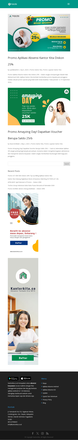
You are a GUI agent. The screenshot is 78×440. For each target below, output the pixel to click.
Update (45, 393)
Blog (44, 403)
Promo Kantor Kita (36, 70)
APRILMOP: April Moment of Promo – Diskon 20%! (24, 182)
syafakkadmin (14, 70)
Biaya (44, 383)
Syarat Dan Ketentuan (50, 396)
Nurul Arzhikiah (15, 144)
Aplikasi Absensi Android (51, 386)
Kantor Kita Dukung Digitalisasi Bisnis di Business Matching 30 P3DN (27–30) (33, 179)
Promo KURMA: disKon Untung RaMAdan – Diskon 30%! (26, 189)
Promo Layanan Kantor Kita (52, 70)
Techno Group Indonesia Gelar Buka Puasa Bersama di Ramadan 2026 (31, 185)
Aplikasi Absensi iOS (49, 390)
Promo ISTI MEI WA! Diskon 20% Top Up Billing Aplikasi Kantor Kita (30, 176)
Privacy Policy (47, 400)
